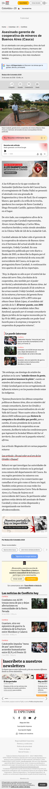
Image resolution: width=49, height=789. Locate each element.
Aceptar (42, 785)
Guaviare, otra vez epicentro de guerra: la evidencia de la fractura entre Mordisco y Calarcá (31, 362)
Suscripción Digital (24, 730)
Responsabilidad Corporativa (24, 741)
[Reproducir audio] (5, 151)
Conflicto (21, 337)
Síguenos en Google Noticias (26, 556)
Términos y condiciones (24, 744)
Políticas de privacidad (24, 746)
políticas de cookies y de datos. (20, 787)
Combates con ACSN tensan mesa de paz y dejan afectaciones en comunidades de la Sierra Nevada (31, 352)
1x (44, 154)
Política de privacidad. (36, 701)
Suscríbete (23, 3)
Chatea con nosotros (26, 734)
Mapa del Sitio (24, 723)
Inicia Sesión (36, 3)
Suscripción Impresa (24, 726)
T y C (21, 701)
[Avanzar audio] (41, 154)
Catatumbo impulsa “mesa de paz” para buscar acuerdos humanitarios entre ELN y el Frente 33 (31, 342)
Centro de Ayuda (24, 749)
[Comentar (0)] (29, 84)
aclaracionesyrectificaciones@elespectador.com (24, 767)
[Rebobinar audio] (38, 154)
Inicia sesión (8, 690)
